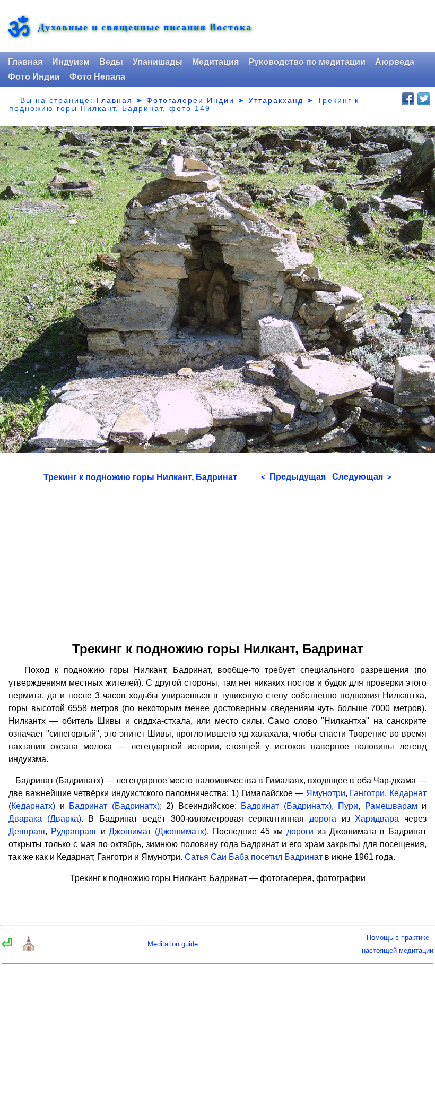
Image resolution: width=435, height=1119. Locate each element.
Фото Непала (97, 76)
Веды (111, 61)
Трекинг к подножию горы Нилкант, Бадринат (140, 477)
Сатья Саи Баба (217, 856)
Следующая (362, 476)
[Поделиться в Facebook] (408, 98)
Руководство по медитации (307, 61)
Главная (25, 61)
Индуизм (71, 61)
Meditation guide (172, 944)
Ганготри (367, 793)
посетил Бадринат (287, 856)
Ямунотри (325, 793)
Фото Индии (34, 76)
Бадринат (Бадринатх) (114, 805)
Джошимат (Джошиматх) (158, 831)
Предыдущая (293, 476)
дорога (322, 818)
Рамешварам (391, 805)
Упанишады (157, 61)
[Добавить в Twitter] (423, 98)
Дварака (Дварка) (44, 818)
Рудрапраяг (74, 831)
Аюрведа (394, 61)
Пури (348, 805)
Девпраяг (26, 831)
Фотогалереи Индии (190, 100)
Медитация (215, 61)
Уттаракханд (275, 100)
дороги (300, 831)
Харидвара (377, 818)
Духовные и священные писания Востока (145, 26)
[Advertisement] (218, 558)
